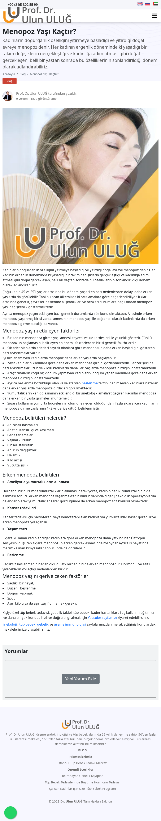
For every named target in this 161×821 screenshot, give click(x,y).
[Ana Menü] (154, 16)
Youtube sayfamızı (102, 617)
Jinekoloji (10, 624)
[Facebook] (128, 4)
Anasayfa (9, 74)
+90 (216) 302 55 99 (23, 4)
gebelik (43, 624)
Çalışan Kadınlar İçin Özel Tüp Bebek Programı (82, 788)
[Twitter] (123, 4)
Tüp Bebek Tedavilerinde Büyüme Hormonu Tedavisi (82, 782)
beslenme (90, 383)
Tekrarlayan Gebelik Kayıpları (82, 776)
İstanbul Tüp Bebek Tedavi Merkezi (82, 763)
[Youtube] (118, 4)
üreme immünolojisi (70, 624)
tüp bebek (27, 624)
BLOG (82, 750)
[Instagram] (134, 4)
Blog (22, 74)
